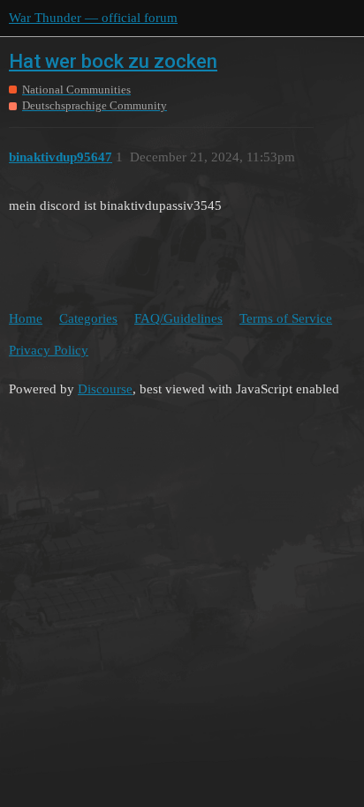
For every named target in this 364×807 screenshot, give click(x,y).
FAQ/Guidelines (178, 318)
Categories (88, 318)
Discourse (105, 389)
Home (25, 318)
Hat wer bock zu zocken (113, 61)
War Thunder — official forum (93, 18)
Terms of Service (285, 318)
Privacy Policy (48, 350)
